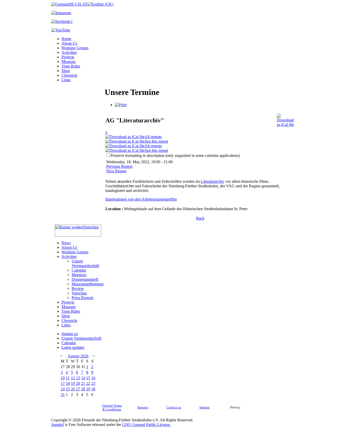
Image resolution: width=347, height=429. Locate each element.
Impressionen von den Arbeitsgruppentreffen (141, 199)
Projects (67, 57)
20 (78, 383)
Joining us (69, 334)
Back (200, 218)
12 (73, 378)
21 (83, 383)
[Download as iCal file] (285, 119)
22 (88, 383)
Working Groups (74, 48)
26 (73, 389)
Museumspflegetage (88, 284)
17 (63, 383)
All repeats (153, 137)
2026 (84, 356)
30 (93, 389)
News (66, 243)
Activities (69, 52)
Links (66, 80)
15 (88, 378)
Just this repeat (156, 141)
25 (68, 389)
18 (68, 383)
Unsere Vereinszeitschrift (85, 263)
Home (66, 39)
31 (63, 394)
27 (78, 389)
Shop (65, 71)
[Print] (121, 105)
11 (68, 378)
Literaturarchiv (212, 181)
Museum (68, 61)
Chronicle (69, 75)
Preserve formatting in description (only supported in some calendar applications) (175, 155)
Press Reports (82, 297)
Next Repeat (116, 171)
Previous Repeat (119, 166)
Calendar (79, 270)
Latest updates (72, 347)
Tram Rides (70, 66)
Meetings (79, 275)
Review (78, 288)
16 (93, 378)
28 (83, 389)
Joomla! (57, 424)
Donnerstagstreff (85, 279)
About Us (69, 43)
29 (88, 389)
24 (63, 389)
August (73, 356)
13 (78, 378)
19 (73, 383)
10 (63, 378)
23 (93, 383)
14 (83, 378)
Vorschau (79, 293)
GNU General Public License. (146, 424)
